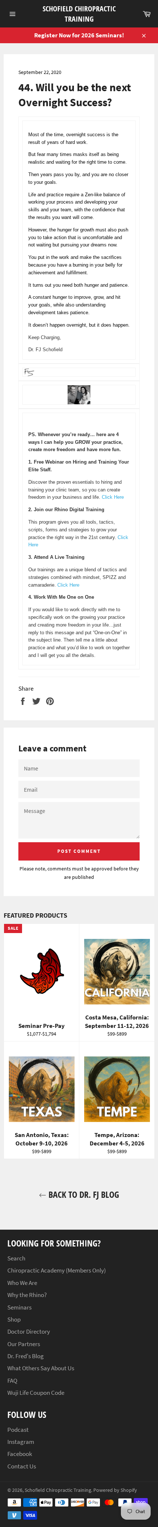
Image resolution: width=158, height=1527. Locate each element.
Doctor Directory (28, 1331)
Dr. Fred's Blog (25, 1356)
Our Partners (23, 1344)
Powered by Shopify (115, 1490)
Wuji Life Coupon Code (35, 1393)
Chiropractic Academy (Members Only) (56, 1270)
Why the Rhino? (27, 1295)
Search (16, 1258)
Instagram (20, 1442)
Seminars (19, 1307)
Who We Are (22, 1283)
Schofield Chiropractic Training (79, 14)
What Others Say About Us (40, 1368)
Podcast (18, 1430)
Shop (14, 1319)
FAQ (12, 1380)
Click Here (113, 497)
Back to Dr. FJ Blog (82, 1194)
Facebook (19, 1454)
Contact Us (21, 1466)
